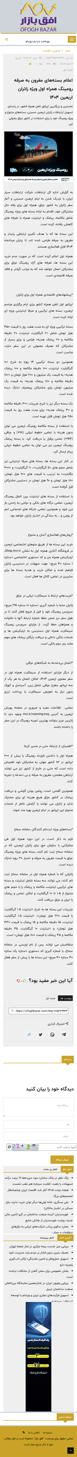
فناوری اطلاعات (51, 50)
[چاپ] (29, 64)
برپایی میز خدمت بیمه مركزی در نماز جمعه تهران (38, 1246)
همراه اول (50, 998)
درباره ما (47, 1432)
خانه (68, 50)
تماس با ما (34, 1432)
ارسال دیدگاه (62, 1160)
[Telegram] (63, 1034)
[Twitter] (40, 1034)
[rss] (24, 1432)
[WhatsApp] (52, 1034)
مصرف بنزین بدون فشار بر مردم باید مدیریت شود (38, 1252)
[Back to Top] (70, 1450)
